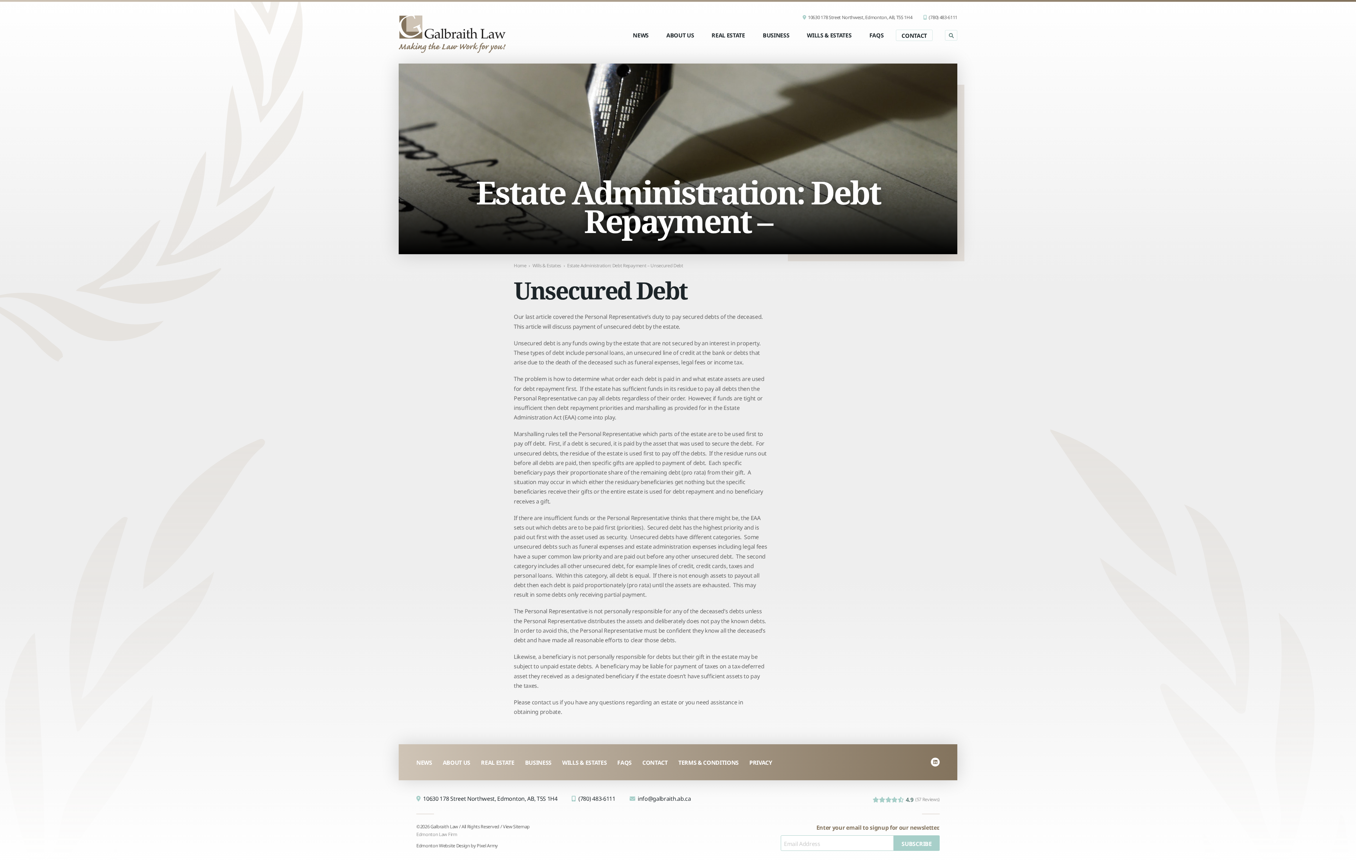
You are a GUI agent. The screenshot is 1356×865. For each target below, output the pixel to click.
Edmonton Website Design (443, 845)
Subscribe (917, 843)
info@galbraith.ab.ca (664, 798)
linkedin (935, 762)
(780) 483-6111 (943, 17)
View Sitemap (516, 826)
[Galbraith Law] (452, 33)
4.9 (923, 799)
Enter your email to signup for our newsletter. (878, 827)
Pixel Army (487, 845)
